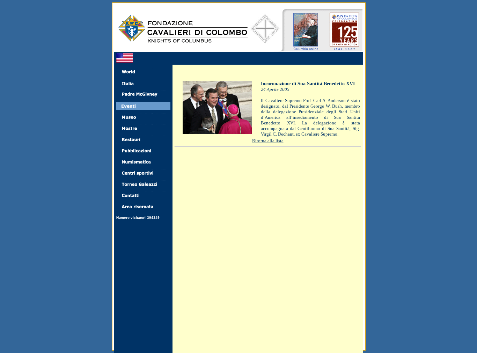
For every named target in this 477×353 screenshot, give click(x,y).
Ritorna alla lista (268, 140)
